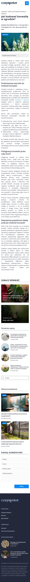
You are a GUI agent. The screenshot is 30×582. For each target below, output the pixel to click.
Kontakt (3, 528)
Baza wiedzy (4, 518)
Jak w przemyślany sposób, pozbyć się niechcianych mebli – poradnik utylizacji (19, 553)
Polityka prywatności (8, 531)
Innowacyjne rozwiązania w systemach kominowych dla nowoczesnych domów (18, 335)
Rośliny (5, 34)
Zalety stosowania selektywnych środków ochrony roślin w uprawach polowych (19, 367)
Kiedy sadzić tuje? (8, 320)
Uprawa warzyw (6, 512)
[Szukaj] (3, 378)
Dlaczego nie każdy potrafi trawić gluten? (18, 543)
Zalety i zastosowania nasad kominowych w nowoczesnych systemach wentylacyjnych (19, 346)
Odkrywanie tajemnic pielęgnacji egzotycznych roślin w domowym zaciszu (13, 298)
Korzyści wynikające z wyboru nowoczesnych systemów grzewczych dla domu (18, 356)
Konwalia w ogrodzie (22, 100)
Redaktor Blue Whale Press (9, 25)
